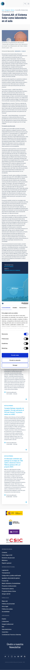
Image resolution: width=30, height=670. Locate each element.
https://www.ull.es (14, 532)
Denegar (15, 365)
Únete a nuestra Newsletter (15, 646)
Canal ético (5, 632)
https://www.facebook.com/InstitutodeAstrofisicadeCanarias (8, 656)
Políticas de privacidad (8, 603)
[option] (15, 288)
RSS (3, 626)
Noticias (12, 10)
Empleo (4, 619)
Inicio (3, 10)
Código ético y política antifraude (11, 575)
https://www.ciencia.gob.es (14, 513)
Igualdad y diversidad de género (11, 578)
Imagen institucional (7, 624)
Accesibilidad (5, 611)
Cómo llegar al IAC (7, 555)
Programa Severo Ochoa (9, 591)
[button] (15, 35)
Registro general (6, 563)
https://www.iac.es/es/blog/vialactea (24, 656)
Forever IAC (5, 581)
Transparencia (6, 573)
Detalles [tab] (15, 307)
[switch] (26, 339)
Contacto (4, 552)
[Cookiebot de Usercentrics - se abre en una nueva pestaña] (21, 303)
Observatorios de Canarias (12, 270)
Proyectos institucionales (9, 586)
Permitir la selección (15, 360)
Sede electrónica (6, 629)
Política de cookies (7, 609)
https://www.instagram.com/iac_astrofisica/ (11, 656)
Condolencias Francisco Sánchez (11, 634)
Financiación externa (8, 588)
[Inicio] (2, 3)
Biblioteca (4, 560)
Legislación (5, 570)
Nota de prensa (8, 266)
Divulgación (7, 10)
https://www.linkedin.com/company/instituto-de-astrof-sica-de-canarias (15, 656)
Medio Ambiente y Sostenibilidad (11, 583)
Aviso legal (5, 606)
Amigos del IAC (6, 594)
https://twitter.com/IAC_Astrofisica (5, 656)
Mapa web (5, 601)
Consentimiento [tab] (6, 307)
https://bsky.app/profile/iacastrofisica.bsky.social (21, 656)
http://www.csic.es (14, 541)
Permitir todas (15, 355)
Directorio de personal (8, 558)
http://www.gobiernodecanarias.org (14, 522)
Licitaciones (5, 621)
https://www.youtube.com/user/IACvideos (18, 656)
